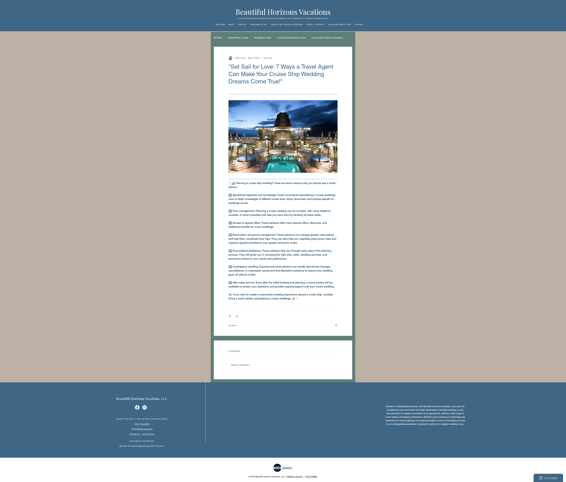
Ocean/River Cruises (238, 37)
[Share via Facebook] (229, 316)
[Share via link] (237, 316)
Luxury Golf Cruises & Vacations (327, 37)
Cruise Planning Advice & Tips (291, 37)
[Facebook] (137, 407)
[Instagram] (144, 407)
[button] (316, 24)
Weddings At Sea (262, 37)
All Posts (218, 37)
